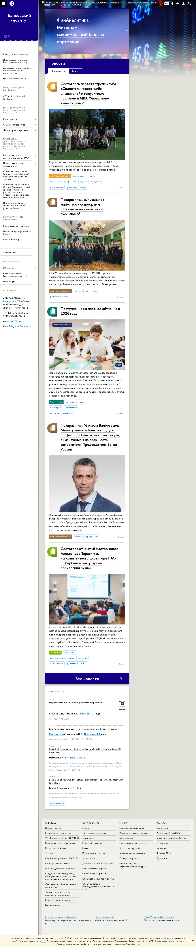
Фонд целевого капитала (57, 863)
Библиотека (162, 827)
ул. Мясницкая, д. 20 (14, 299)
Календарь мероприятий (15, 54)
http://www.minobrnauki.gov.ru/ (60, 916)
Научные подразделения (131, 827)
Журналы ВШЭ (163, 853)
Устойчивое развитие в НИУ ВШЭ (62, 837)
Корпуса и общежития (56, 848)
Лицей (85, 827)
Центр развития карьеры (94, 868)
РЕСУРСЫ (161, 822)
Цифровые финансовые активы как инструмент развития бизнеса (15, 205)
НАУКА (123, 822)
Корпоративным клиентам (16, 225)
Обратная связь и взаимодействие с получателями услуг (98, 886)
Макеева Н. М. (56, 734)
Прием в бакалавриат (93, 843)
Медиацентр (162, 848)
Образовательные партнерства (98, 878)
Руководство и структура (58, 832)
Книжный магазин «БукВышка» (171, 837)
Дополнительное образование (97, 863)
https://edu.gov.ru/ (104, 916)
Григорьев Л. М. (87, 713)
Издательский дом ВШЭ (168, 832)
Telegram (13, 326)
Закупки (49, 853)
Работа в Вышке (53, 905)
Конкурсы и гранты (128, 858)
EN (171, 3)
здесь (170, 938)
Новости (56, 63)
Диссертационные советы (132, 843)
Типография (162, 843)
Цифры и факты (53, 827)
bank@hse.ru (16, 321)
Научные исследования (14, 78)
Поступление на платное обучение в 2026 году (90, 311)
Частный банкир (11, 239)
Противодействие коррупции (60, 868)
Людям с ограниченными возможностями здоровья (58, 893)
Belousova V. (71, 757)
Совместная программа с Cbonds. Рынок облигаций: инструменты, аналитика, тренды (16, 175)
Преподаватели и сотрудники (60, 843)
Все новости (87, 679)
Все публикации (57, 803)
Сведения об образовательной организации (61, 885)
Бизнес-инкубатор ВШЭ (94, 873)
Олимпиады (88, 837)
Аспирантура (9, 252)
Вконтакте (25, 326)
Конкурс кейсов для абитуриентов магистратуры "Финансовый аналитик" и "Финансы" (81, 34)
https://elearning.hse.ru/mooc (159, 916)
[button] (48, 30)
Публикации (9, 281)
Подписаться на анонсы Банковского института (15, 61)
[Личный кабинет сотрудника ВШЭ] (183, 3)
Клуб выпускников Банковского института (15, 275)
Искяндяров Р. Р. (92, 734)
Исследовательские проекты (134, 832)
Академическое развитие (132, 853)
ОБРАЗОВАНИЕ (90, 822)
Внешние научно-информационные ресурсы (132, 865)
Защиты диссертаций (129, 848)
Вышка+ (86, 848)
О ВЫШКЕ (50, 822)
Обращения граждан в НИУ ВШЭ (61, 858)
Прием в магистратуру (93, 853)
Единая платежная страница (59, 900)
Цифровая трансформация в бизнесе (17, 232)
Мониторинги (126, 837)
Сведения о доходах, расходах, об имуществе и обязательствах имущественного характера (61, 876)
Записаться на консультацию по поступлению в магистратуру (17, 70)
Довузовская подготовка (94, 832)
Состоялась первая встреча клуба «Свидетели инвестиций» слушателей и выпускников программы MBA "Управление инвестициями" (88, 93)
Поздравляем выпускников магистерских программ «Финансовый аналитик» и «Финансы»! (82, 206)
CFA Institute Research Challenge (14, 97)
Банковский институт (19, 17)
